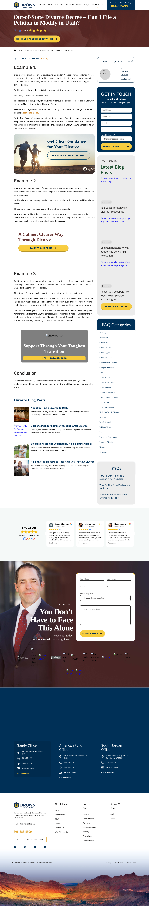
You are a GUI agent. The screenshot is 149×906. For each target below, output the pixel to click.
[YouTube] (35, 847)
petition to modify (31, 113)
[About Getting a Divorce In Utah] (21, 414)
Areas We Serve (74, 4)
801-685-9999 (121, 6)
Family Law (104, 402)
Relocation (103, 447)
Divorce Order (105, 387)
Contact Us (98, 4)
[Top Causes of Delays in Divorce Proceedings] (116, 188)
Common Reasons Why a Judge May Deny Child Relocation (115, 251)
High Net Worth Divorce (109, 412)
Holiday (102, 417)
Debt (101, 372)
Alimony (102, 332)
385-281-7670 (111, 762)
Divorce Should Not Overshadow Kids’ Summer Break (61, 443)
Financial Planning (106, 407)
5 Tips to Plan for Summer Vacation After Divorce (59, 425)
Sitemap (108, 863)
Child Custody (105, 342)
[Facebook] (15, 847)
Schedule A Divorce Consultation (30, 839)
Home (15, 50)
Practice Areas (55, 4)
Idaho (112, 819)
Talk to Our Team (41, 248)
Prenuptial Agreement (108, 437)
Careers (58, 823)
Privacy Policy (131, 863)
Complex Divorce (106, 367)
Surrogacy (103, 452)
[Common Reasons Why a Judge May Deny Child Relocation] (116, 228)
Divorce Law (104, 377)
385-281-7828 (69, 762)
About (42, 4)
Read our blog (113, 306)
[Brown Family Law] (24, 5)
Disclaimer (119, 863)
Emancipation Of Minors (109, 397)
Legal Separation (106, 422)
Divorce (86, 814)
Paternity (103, 432)
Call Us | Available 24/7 (25, 824)
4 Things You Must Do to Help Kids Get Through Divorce (62, 461)
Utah (112, 814)
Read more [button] (53, 543)
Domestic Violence (107, 392)
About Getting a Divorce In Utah (49, 407)
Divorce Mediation (106, 382)
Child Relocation (106, 347)
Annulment (103, 337)
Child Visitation (105, 357)
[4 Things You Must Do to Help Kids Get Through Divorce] (21, 468)
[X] (25, 847)
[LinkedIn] (45, 847)
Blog (57, 819)
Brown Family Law (31, 862)
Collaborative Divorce (108, 362)
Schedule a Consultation (68, 155)
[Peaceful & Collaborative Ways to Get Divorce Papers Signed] (116, 272)
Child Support (105, 352)
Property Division (106, 442)
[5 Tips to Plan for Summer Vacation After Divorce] (21, 432)
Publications (60, 815)
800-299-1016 (27, 763)
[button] (133, 533)
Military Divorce (106, 427)
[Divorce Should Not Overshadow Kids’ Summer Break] (21, 450)
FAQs (87, 4)
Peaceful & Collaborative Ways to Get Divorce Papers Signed (115, 295)
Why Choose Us (61, 832)
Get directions (23, 773)
